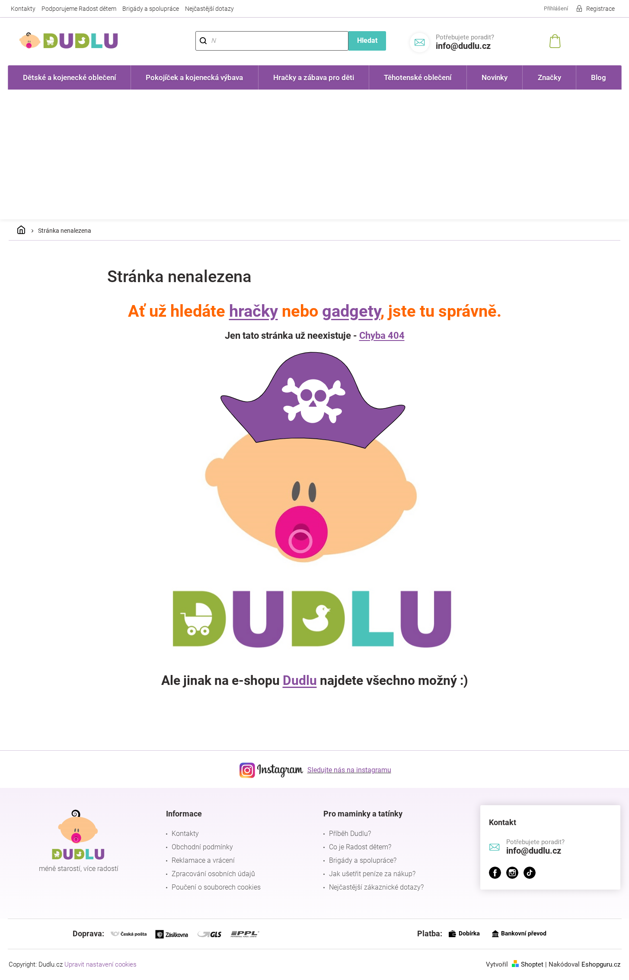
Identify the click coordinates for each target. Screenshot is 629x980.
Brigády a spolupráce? (362, 860)
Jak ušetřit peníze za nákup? (372, 874)
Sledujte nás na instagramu (349, 770)
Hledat (367, 40)
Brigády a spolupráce (150, 8)
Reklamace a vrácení (203, 860)
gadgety (351, 311)
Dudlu (300, 680)
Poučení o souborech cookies (216, 887)
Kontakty (23, 8)
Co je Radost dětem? (360, 847)
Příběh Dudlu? (350, 833)
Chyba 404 (382, 335)
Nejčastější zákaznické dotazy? (376, 887)
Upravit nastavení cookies (100, 964)
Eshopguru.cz (600, 964)
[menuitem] (69, 77)
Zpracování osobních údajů (213, 874)
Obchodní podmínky (202, 847)
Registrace (600, 8)
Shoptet (532, 964)
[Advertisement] (314, 154)
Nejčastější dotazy (209, 8)
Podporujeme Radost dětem (79, 8)
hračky (253, 311)
